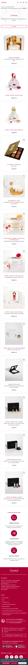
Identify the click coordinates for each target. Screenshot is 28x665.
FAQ (3, 600)
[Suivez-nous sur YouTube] (7, 657)
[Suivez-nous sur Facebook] (11, 657)
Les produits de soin (9, 7)
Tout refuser (14, 663)
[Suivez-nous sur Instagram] (16, 657)
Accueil (2, 7)
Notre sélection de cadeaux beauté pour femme (11, 8)
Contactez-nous (5, 602)
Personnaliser (22, 663)
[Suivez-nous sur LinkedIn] (21, 657)
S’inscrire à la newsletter (14, 635)
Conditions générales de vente (8, 604)
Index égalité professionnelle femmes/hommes (12, 610)
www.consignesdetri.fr (16, 622)
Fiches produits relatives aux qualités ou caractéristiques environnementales (14, 613)
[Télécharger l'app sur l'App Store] (20, 646)
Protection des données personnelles (10, 608)
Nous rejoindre (5, 597)
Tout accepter (6, 663)
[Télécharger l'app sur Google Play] (8, 646)
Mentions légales (6, 606)
